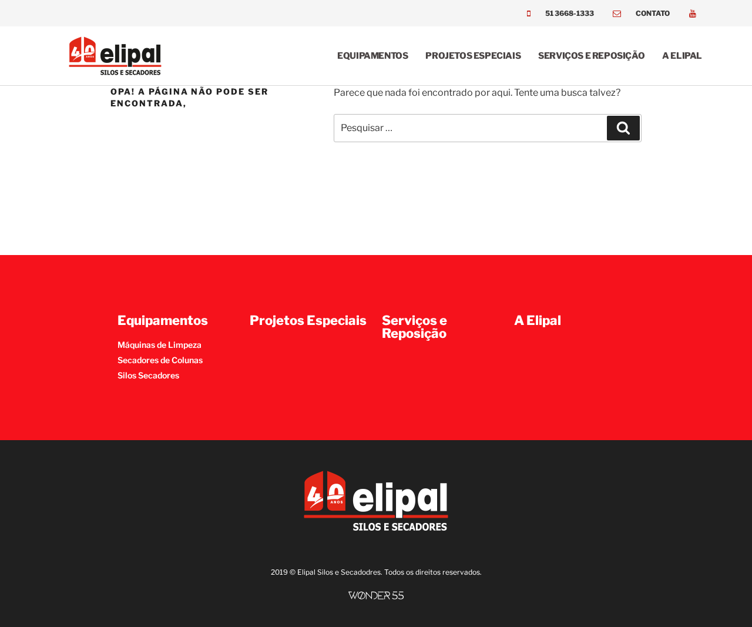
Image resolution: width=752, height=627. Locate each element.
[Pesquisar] (623, 128)
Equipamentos (372, 56)
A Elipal (682, 56)
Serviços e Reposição (591, 56)
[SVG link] (376, 595)
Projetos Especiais (473, 56)
